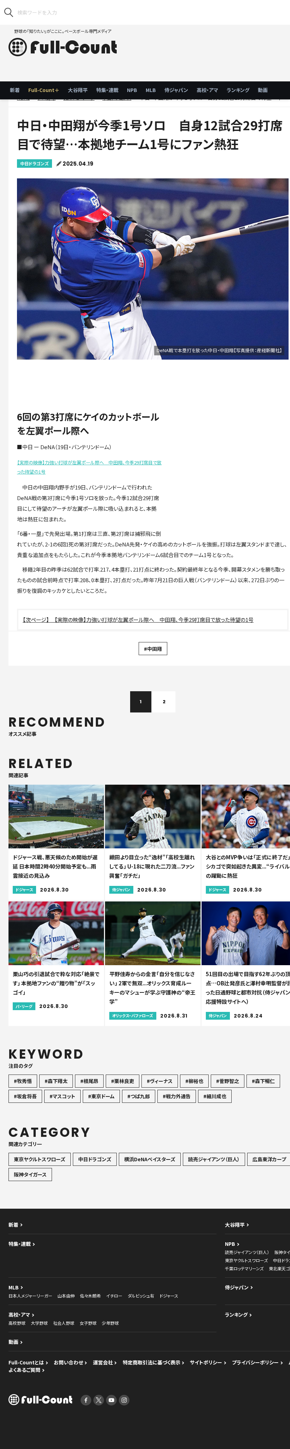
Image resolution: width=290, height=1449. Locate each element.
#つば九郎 (138, 1096)
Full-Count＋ (43, 89)
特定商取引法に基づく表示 (151, 1362)
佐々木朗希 (90, 1296)
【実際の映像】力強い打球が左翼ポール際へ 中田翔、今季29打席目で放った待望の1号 (89, 467)
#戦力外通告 (177, 1096)
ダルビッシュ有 (141, 1296)
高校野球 (16, 1323)
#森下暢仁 (263, 1080)
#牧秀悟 (23, 1080)
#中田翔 (153, 648)
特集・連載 (107, 89)
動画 (263, 89)
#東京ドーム (101, 1096)
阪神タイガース (30, 1174)
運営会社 (103, 1362)
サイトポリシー (206, 1362)
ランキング (238, 89)
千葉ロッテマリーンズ (244, 1268)
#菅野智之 (227, 1080)
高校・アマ (207, 89)
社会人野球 (63, 1323)
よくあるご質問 (24, 1369)
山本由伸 (66, 1296)
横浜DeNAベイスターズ (149, 1159)
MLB (151, 89)
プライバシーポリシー (255, 1362)
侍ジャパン (176, 89)
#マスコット (62, 1096)
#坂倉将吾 (25, 1096)
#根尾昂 (89, 1080)
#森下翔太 (56, 1080)
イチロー (114, 1296)
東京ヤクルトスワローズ (39, 1159)
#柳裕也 (194, 1080)
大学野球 (39, 1323)
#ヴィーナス (160, 1080)
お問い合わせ (68, 1362)
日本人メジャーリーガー (30, 1296)
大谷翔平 (78, 89)
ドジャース (169, 1296)
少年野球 (110, 1323)
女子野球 (88, 1323)
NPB (132, 89)
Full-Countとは (26, 1362)
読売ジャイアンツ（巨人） (214, 1159)
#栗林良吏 (122, 1080)
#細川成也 (214, 1096)
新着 (15, 89)
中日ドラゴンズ (34, 163)
